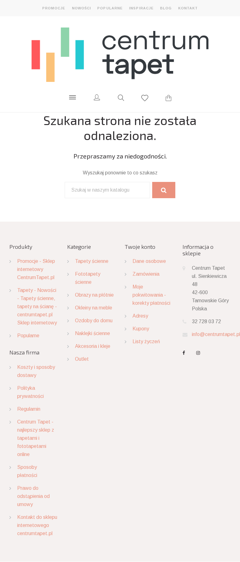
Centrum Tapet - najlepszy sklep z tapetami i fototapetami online (35, 438)
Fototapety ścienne (87, 278)
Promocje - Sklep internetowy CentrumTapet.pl (36, 269)
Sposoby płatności (27, 471)
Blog (166, 8)
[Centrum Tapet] (120, 54)
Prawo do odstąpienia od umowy (33, 496)
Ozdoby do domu (93, 320)
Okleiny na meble (93, 307)
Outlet (82, 359)
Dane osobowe (149, 261)
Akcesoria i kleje (92, 346)
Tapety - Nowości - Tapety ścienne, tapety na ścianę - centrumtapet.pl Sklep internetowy (37, 306)
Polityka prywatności (30, 392)
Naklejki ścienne (92, 333)
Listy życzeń (146, 341)
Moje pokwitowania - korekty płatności (151, 295)
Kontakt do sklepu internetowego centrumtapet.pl (37, 525)
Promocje (54, 8)
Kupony (140, 328)
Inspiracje (141, 8)
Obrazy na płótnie (94, 295)
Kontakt (188, 8)
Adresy (140, 316)
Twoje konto (140, 246)
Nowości (81, 8)
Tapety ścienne (91, 261)
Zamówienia (145, 274)
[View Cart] (169, 98)
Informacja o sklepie (197, 250)
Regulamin (28, 409)
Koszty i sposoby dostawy (36, 371)
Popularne (110, 8)
